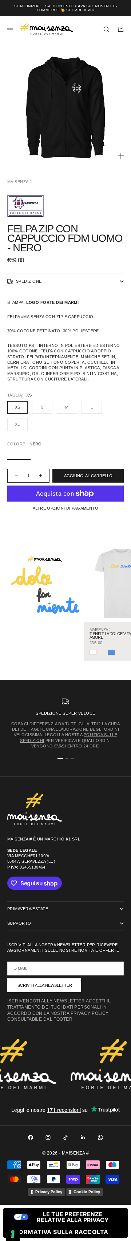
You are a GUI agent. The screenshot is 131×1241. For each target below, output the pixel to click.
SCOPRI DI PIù (80, 10)
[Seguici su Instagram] (48, 1137)
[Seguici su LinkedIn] (83, 1137)
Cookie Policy (87, 1191)
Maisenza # (19, 181)
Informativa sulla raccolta (58, 1232)
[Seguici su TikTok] (65, 1137)
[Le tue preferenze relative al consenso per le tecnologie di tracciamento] (13, 1234)
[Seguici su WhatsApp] (100, 1137)
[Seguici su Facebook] (30, 1137)
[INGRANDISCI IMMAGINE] (121, 155)
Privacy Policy (48, 1191)
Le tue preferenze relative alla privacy (73, 1216)
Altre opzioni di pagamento (65, 508)
